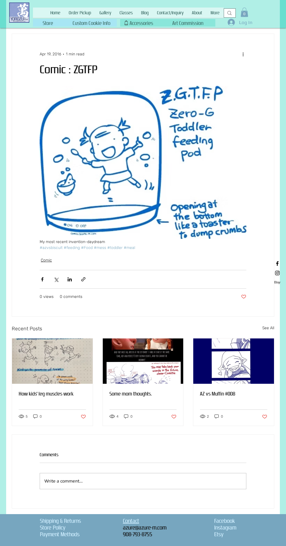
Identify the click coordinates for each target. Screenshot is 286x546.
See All (268, 328)
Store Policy (52, 527)
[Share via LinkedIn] (69, 279)
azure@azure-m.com (144, 527)
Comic (46, 260)
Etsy (218, 534)
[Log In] (230, 22)
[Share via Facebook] (42, 279)
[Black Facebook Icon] (277, 263)
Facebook (224, 520)
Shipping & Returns (60, 520)
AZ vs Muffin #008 (217, 394)
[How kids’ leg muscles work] (52, 361)
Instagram (225, 527)
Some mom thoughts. (130, 394)
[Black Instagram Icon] (277, 273)
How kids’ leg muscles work (46, 394)
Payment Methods (60, 534)
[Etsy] (277, 282)
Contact (131, 520)
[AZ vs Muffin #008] (233, 361)
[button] (91, 22)
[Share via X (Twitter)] (56, 279)
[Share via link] (83, 279)
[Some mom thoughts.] (143, 361)
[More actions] (243, 54)
